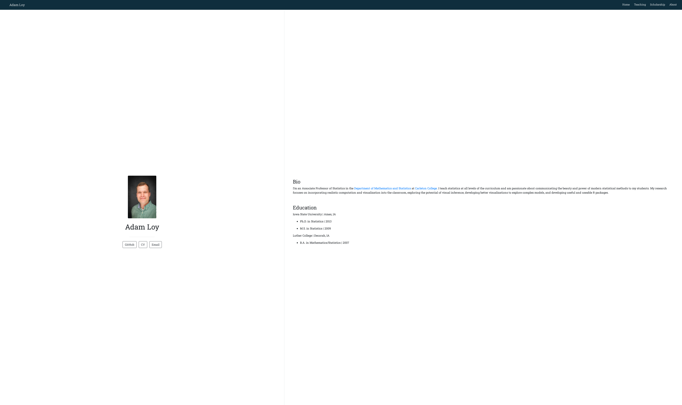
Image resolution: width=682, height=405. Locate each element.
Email (155, 244)
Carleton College (426, 188)
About (673, 4)
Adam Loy (17, 5)
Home (626, 4)
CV (143, 244)
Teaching (640, 4)
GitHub (129, 244)
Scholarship (657, 4)
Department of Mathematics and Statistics (382, 188)
